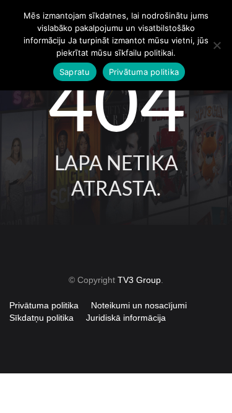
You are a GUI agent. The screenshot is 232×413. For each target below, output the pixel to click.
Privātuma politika (44, 305)
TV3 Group (139, 280)
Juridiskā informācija (126, 318)
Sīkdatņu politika (41, 318)
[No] (216, 45)
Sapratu (74, 72)
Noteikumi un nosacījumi (139, 305)
